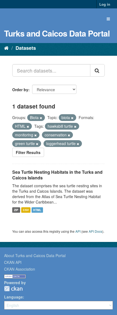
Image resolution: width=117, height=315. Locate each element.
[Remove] (41, 118)
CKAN (13, 288)
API (78, 231)
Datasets (26, 47)
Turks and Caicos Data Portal (57, 33)
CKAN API (12, 262)
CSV (26, 210)
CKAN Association (19, 269)
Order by (20, 89)
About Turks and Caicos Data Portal (35, 255)
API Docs (95, 231)
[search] (97, 70)
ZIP (16, 210)
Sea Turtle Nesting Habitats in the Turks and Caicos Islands (57, 175)
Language (13, 297)
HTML (37, 210)
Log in (104, 4)
